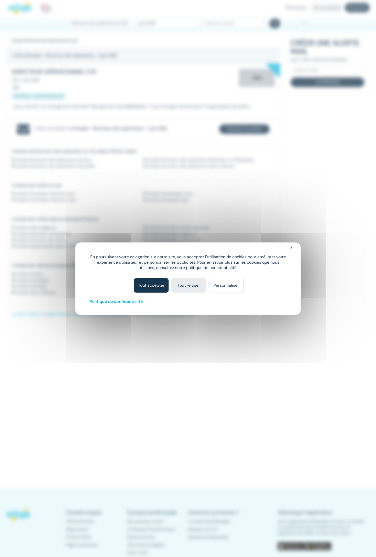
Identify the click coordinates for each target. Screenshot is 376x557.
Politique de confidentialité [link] (116, 301)
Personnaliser (226, 285)
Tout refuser (189, 285)
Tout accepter (151, 285)
